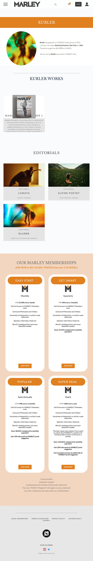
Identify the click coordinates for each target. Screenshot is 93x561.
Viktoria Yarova (24, 129)
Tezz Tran (28, 127)
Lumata (24, 193)
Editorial (24, 189)
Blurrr (24, 233)
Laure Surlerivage (17, 125)
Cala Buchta (25, 120)
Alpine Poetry (69, 193)
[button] (5, 4)
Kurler (21, 131)
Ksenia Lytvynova (19, 238)
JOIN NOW (25, 366)
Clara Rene (38, 120)
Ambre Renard (11, 120)
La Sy (37, 122)
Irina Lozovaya (26, 122)
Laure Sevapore (33, 131)
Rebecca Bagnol (14, 127)
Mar (19, 198)
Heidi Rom (12, 122)
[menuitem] (20, 519)
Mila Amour (32, 125)
